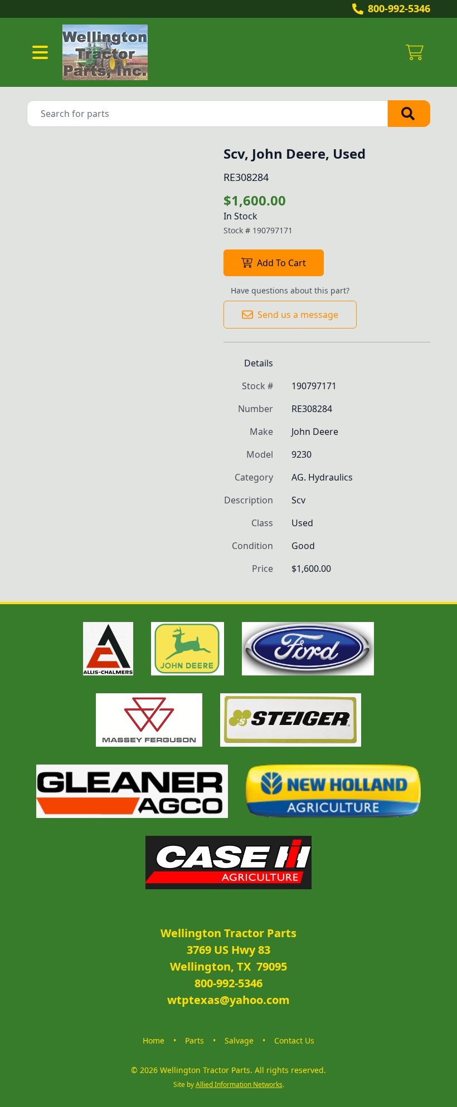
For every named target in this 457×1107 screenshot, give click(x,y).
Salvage (239, 1040)
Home (153, 1040)
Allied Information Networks (239, 1084)
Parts (194, 1040)
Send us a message (297, 314)
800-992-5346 (399, 8)
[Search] (409, 113)
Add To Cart (281, 263)
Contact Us (294, 1040)
